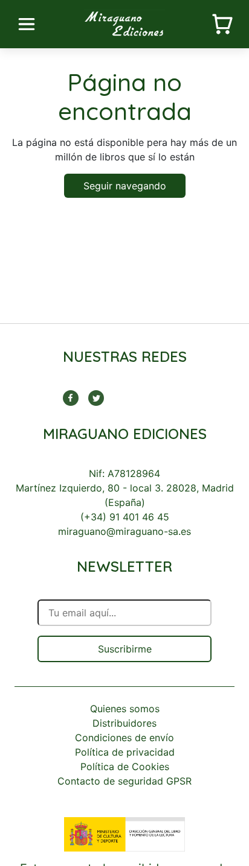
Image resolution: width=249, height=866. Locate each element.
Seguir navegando (124, 186)
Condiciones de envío (124, 738)
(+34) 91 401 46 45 (124, 517)
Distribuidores (124, 723)
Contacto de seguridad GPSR (124, 781)
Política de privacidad (125, 752)
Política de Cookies (124, 766)
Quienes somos (125, 709)
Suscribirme (125, 649)
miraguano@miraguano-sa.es (124, 531)
